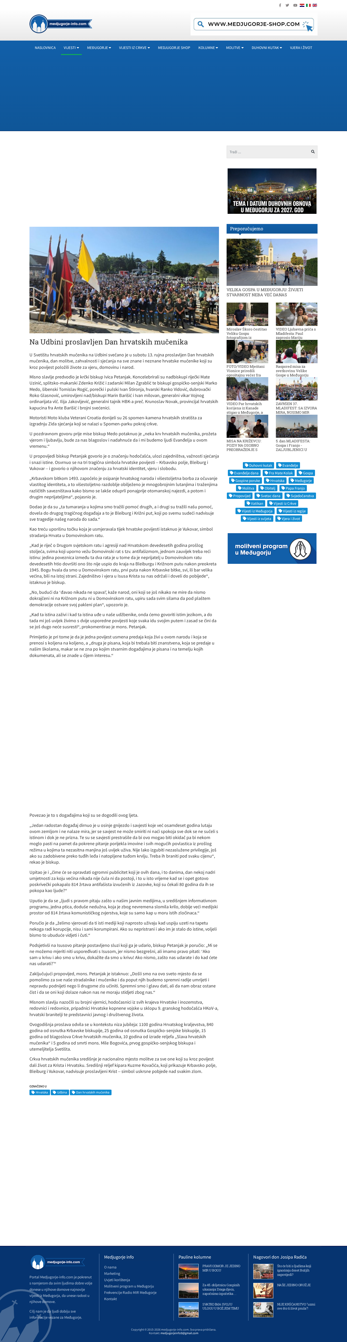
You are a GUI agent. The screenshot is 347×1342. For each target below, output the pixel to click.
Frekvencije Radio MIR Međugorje (130, 1292)
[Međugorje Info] (60, 23)
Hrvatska (42, 1092)
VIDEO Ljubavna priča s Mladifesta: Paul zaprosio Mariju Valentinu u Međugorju (296, 335)
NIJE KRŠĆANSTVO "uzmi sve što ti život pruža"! (296, 1306)
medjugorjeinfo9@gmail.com (179, 1333)
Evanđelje (290, 465)
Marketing (112, 1273)
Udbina (62, 1092)
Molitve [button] (233, 47)
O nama (110, 1267)
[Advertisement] (181, 92)
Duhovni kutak (260, 465)
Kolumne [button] (206, 47)
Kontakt (110, 1298)
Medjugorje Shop (174, 47)
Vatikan (257, 503)
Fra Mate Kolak (281, 472)
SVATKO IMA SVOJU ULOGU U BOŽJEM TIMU (220, 1306)
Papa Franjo (295, 488)
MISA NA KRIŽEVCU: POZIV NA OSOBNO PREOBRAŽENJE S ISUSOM (244, 447)
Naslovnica (45, 47)
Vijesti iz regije (294, 511)
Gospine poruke (247, 480)
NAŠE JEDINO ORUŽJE (294, 1285)
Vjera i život (301, 47)
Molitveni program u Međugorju (129, 1286)
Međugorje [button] (97, 47)
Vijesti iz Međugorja (257, 511)
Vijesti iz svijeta (259, 518)
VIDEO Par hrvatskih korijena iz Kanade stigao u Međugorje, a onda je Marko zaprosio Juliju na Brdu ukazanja (247, 412)
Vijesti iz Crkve (285, 503)
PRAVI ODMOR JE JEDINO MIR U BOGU (221, 1268)
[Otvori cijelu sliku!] (124, 279)
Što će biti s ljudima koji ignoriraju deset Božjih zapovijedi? (294, 1270)
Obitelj (270, 488)
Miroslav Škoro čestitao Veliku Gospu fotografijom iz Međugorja (247, 335)
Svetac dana (270, 495)
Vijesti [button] (70, 47)
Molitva (248, 488)
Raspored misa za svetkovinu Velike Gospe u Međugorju (292, 370)
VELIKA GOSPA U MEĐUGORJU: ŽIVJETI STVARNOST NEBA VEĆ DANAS (265, 292)
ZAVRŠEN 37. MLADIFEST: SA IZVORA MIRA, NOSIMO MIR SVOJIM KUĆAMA (296, 410)
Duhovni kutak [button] (265, 47)
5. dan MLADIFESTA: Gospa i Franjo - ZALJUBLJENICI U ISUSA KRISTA (293, 447)
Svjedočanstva (302, 495)
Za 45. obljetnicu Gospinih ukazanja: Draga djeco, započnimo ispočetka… (221, 1289)
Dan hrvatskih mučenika (92, 1092)
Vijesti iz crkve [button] (133, 47)
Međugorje (303, 480)
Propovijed (241, 495)
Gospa (308, 472)
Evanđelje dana (246, 472)
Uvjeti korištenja (117, 1279)
